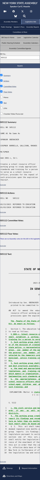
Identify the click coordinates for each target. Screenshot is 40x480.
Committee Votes (10, 86)
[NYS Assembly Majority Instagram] (31, 12)
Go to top (3, 185)
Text (5, 103)
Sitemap (9, 468)
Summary (7, 75)
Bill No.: (3, 54)
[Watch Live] (5, 12)
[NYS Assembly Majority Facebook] (13, 12)
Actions (6, 81)
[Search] (24, 16)
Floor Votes (8, 92)
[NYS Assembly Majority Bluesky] (15, 16)
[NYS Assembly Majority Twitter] (22, 12)
